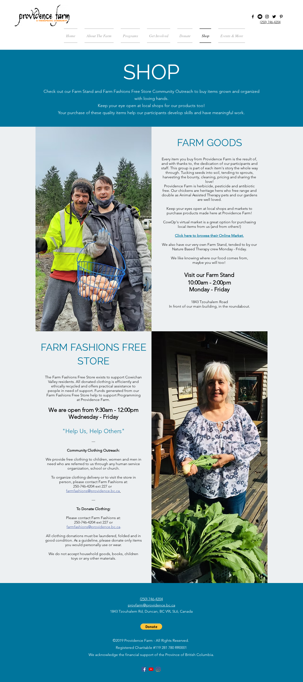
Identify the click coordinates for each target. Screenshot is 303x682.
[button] (230, 35)
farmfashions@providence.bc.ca (93, 527)
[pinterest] (281, 16)
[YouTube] (260, 16)
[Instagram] (267, 16)
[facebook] (252, 16)
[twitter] (274, 16)
